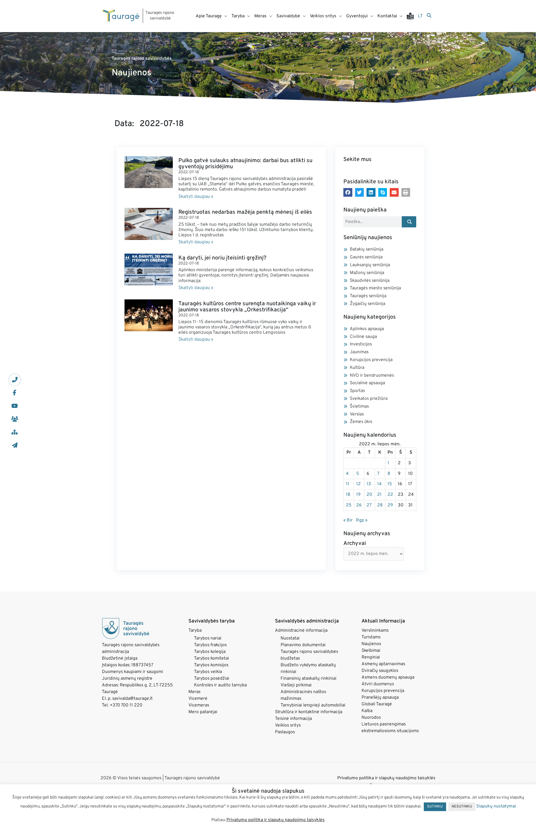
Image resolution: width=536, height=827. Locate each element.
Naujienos (371, 644)
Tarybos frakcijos (210, 645)
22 (390, 494)
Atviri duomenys (378, 684)
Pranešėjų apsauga (380, 697)
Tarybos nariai (207, 638)
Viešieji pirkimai (296, 685)
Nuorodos (371, 717)
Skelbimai (371, 650)
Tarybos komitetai (211, 658)
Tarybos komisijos (211, 665)
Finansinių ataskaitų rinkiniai (308, 678)
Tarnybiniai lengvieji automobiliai (313, 705)
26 (359, 505)
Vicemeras (198, 705)
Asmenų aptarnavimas (383, 664)
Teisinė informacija (293, 719)
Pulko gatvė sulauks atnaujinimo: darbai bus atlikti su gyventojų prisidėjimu (245, 163)
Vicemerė (197, 698)
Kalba (367, 711)
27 (369, 505)
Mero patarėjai (202, 712)
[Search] (409, 221)
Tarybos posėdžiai (211, 678)
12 (358, 484)
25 (348, 505)
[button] (347, 192)
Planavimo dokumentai (303, 645)
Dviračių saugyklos (380, 671)
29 (390, 505)
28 (380, 505)
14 (379, 484)
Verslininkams (375, 630)
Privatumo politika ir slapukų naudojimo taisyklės (386, 778)
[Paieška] (429, 16)
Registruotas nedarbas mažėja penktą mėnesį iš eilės (245, 212)
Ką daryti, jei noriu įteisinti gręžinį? (222, 258)
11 (347, 484)
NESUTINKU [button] (462, 806)
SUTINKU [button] (435, 806)
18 (348, 494)
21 (379, 494)
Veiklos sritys (288, 725)
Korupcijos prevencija (383, 691)
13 (369, 484)
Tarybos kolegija (210, 652)
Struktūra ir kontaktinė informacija (308, 712)
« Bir (348, 520)
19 (358, 494)
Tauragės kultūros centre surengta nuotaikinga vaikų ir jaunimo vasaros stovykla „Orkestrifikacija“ (247, 307)
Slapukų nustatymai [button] (496, 806)
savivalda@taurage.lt (132, 698)
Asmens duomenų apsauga (388, 677)
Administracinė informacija (301, 630)
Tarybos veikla (208, 672)
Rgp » (361, 520)
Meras (194, 692)
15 (389, 484)
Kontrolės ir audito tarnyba (220, 685)
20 (369, 494)
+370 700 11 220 (126, 705)
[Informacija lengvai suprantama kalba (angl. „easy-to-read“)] (412, 16)
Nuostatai (290, 638)
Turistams (371, 637)
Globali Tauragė (377, 704)
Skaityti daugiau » (195, 196)
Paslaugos (285, 732)
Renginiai (371, 657)
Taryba (195, 630)
